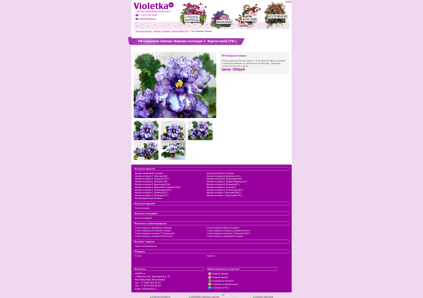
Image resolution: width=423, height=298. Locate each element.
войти (289, 1)
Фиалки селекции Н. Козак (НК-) (221, 187)
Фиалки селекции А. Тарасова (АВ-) (151, 176)
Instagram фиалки (219, 274)
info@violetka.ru (147, 18)
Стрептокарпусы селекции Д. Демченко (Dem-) (228, 230)
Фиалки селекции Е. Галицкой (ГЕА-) (152, 179)
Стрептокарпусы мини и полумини (223, 228)
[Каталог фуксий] (248, 14)
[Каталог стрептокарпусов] (193, 14)
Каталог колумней (143, 218)
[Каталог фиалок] (221, 14)
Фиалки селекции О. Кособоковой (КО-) (225, 190)
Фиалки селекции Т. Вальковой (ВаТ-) (224, 193)
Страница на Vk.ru (220, 288)
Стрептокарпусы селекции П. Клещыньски (155, 233)
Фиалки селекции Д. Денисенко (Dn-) (224, 176)
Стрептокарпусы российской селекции (153, 230)
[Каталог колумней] (275, 14)
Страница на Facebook (222, 281)
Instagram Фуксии (219, 277)
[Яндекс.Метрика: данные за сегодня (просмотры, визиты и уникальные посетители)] (263, 296)
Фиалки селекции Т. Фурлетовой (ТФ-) (171, 31)
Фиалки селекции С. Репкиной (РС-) (151, 193)
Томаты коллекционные (146, 246)
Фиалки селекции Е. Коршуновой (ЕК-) (224, 179)
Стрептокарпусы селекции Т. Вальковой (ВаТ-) (228, 233)
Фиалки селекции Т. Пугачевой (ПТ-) (151, 195)
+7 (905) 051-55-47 (150, 282)
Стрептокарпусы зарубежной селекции (153, 228)
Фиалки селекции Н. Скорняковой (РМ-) (153, 190)
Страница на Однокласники (224, 284)
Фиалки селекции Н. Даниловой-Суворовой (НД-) (158, 187)
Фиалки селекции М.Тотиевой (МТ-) (223, 184)
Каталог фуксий (142, 208)
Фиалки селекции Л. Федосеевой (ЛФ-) (153, 184)
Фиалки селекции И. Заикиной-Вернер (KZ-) (227, 181)
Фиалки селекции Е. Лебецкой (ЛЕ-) (151, 181)
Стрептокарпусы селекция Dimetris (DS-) (154, 236)
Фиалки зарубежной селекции (149, 173)
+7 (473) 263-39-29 (150, 285)
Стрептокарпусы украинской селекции (225, 236)
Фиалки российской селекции (220, 173)
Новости (211, 256)
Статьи (138, 256)
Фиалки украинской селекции (148, 198)
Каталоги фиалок (143, 31)
